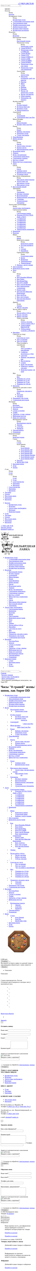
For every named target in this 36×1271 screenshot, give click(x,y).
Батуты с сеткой (18, 160)
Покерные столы (22, 133)
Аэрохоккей (21, 115)
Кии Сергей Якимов (24, 284)
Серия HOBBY (26, 62)
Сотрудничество (18, 482)
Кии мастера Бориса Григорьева (24, 299)
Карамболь (24, 251)
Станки (23, 363)
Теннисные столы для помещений (27, 68)
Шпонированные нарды (25, 149)
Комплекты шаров (27, 243)
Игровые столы (22, 108)
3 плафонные (21, 222)
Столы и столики (19, 410)
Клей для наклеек (27, 364)
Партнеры (8, 498)
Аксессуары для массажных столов (23, 182)
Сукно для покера (23, 135)
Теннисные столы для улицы (27, 65)
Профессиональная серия (21, 25)
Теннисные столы (27, 46)
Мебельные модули (19, 416)
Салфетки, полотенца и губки (27, 353)
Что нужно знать (10, 496)
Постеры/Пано (18, 407)
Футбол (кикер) (22, 105)
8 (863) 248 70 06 (13, 1114)
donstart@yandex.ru (7, 529)
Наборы (23, 87)
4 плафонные (21, 224)
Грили (19, 169)
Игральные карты (19, 151)
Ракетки (23, 82)
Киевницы (16, 231)
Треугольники (17, 267)
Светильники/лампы (24, 213)
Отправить (5, 1067)
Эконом (19, 425)
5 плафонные (21, 226)
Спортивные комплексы (21, 156)
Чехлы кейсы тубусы (24, 313)
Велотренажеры (22, 195)
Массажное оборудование (25, 179)
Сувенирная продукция (21, 400)
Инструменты (25, 361)
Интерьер (16, 405)
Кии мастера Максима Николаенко (24, 292)
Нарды (19, 144)
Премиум (20, 428)
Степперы (20, 199)
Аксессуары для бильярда (21, 208)
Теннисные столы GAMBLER (27, 51)
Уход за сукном (22, 341)
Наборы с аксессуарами (25, 265)
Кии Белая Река (22, 281)
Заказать (4, 967)
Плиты (15, 467)
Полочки (16, 233)
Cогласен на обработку (19, 1065)
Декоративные (26, 263)
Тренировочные (26, 261)
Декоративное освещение (25, 229)
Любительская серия (20, 27)
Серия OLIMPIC (26, 60)
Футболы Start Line (23, 107)
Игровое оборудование (20, 28)
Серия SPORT (25, 53)
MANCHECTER (22, 462)
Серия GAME (25, 59)
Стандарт (20, 426)
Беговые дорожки (23, 194)
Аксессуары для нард (24, 146)
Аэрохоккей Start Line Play (26, 117)
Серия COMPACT (27, 57)
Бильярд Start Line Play (24, 124)
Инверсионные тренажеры (26, 197)
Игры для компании (19, 155)
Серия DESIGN (26, 48)
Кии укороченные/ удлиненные (23, 287)
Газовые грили (22, 171)
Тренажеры (20, 192)
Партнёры (16, 483)
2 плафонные (21, 220)
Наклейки (16, 332)
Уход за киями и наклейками (26, 349)
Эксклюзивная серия (20, 23)
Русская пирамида (27, 245)
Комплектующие (18, 437)
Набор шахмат (18, 139)
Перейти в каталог (11, 1233)
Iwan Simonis (25, 448)
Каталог (11, 14)
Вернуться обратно (7, 1013)
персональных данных (27, 1065)
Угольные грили (22, 174)
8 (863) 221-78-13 (13, 1106)
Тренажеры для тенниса (26, 99)
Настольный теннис (23, 41)
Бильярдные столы (19, 20)
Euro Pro (19, 460)
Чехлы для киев (22, 315)
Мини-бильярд (22, 123)
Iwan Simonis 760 (26, 450)
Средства (24, 355)
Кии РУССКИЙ (22, 283)
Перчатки (16, 386)
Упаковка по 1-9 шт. (23, 379)
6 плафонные (21, 227)
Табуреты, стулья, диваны (21, 414)
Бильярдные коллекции (21, 30)
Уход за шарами (22, 339)
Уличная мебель (18, 430)
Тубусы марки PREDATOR (25, 326)
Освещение (17, 432)
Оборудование (26, 96)
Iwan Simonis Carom (27, 457)
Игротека (16, 36)
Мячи (23, 84)
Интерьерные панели (24, 423)
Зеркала (15, 409)
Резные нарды (21, 147)
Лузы (14, 466)
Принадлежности (23, 110)
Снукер (23, 249)
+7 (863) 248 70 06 (26, 3)
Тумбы (15, 412)
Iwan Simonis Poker (27, 458)
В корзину (5, 961)
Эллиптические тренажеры (22, 202)
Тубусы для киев (26, 322)
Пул (22, 247)
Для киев (20, 394)
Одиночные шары (27, 256)
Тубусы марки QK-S (28, 323)
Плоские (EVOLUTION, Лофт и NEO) (25, 216)
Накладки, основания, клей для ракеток (28, 78)
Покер (19, 130)
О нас (11, 473)
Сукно (19, 442)
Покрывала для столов (20, 398)
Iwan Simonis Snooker (28, 455)
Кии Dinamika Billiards (24, 277)
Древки (19, 306)
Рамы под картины (19, 418)
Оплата (7, 494)
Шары (19, 238)
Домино (15, 153)
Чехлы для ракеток (27, 94)
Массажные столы (23, 185)
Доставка (8, 492)
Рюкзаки (24, 89)
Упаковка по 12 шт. (23, 380)
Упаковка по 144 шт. (24, 384)
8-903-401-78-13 (25, 1106)
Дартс (15, 163)
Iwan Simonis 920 (26, 451)
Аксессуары (25, 75)
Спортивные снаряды (20, 158)
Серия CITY (25, 55)
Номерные (24, 259)
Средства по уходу (23, 338)
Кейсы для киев (22, 316)
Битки (23, 258)
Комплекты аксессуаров (21, 268)
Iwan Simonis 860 (26, 453)
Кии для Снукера (23, 297)
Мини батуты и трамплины (22, 162)
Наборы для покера (23, 131)
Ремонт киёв (21, 290)
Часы (14, 270)
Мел (18, 377)
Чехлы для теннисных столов (27, 91)
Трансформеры (18, 137)
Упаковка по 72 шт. (23, 382)
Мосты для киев (22, 307)
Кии (18, 275)
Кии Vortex (20, 279)
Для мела (20, 396)
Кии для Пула (21, 295)
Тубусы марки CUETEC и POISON (28, 330)
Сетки (23, 85)
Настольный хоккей (19, 187)
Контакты (16, 485)
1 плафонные (21, 219)
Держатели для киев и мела (18, 634)
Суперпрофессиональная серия (23, 21)
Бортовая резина (18, 464)
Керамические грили (24, 172)
